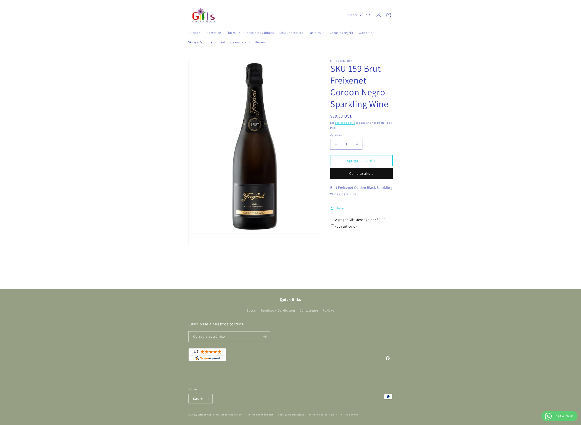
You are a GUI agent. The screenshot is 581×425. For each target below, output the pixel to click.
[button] (233, 32)
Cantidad (336, 135)
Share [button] (339, 208)
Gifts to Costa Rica (209, 414)
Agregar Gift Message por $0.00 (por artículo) (360, 223)
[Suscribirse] (265, 336)
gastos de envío (345, 122)
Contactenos (309, 310)
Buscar (252, 310)
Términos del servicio (321, 414)
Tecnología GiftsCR (232, 414)
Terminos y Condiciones (278, 310)
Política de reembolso (261, 414)
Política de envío (349, 414)
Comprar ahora (361, 173)
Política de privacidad (291, 414)
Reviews (328, 310)
